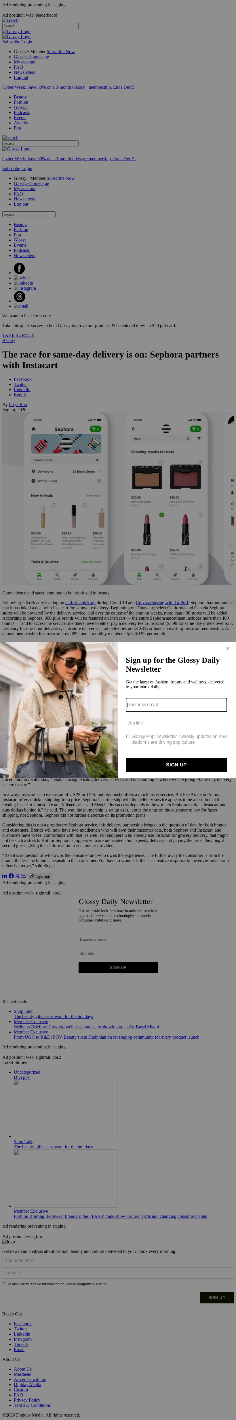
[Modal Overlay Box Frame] (118, 710)
